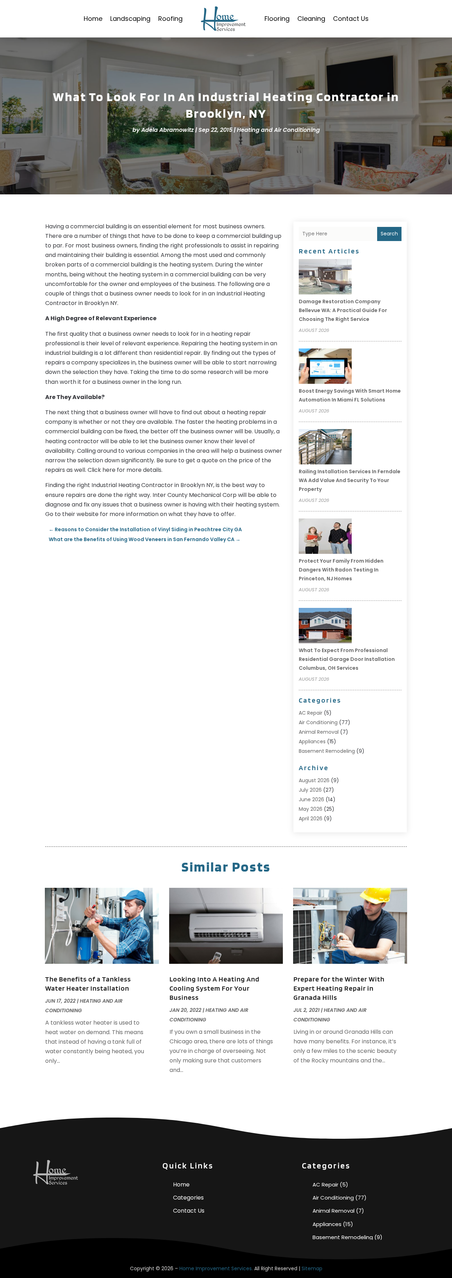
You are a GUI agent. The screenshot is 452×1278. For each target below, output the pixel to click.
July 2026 (310, 789)
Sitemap (312, 1268)
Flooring (277, 18)
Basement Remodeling (327, 751)
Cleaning (311, 18)
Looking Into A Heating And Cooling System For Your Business (215, 988)
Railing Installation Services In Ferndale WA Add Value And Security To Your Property (349, 480)
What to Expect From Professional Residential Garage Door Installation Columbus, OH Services (347, 659)
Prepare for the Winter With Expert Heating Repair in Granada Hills (339, 988)
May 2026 (310, 809)
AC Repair (310, 712)
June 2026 (311, 799)
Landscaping (130, 18)
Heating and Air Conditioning (278, 130)
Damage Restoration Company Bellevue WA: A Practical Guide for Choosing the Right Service (343, 310)
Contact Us (351, 18)
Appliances (312, 741)
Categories (188, 1198)
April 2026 (310, 818)
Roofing (170, 18)
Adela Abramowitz (167, 130)
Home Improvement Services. (216, 1268)
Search (389, 233)
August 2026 (314, 780)
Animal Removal (319, 731)
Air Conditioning (318, 722)
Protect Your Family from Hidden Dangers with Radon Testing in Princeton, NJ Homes (341, 569)
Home (93, 18)
